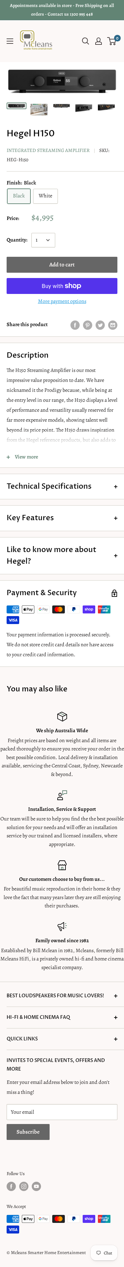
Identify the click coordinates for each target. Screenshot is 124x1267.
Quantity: (17, 240)
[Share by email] (112, 325)
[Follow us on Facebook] (11, 1186)
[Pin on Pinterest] (87, 325)
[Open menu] (10, 41)
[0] (112, 41)
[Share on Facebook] (75, 325)
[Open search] (85, 41)
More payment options (62, 301)
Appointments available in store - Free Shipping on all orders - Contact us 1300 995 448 (62, 9)
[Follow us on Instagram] (23, 1186)
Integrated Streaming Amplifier (48, 150)
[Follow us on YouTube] (36, 1186)
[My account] (98, 41)
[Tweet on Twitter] (100, 325)
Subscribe (28, 1132)
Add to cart (62, 264)
